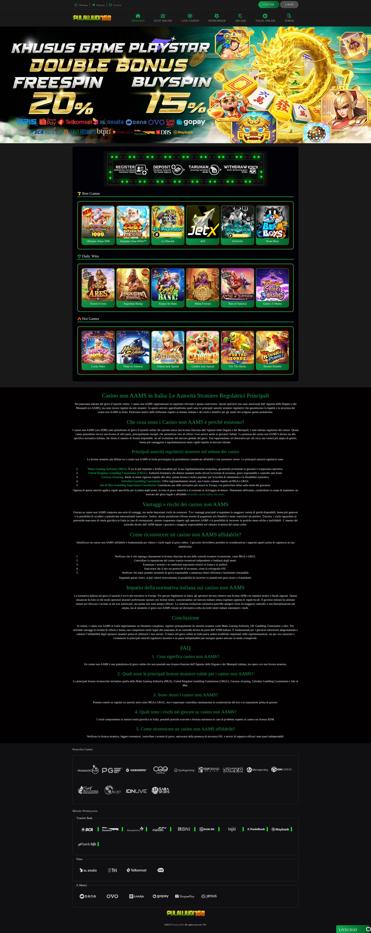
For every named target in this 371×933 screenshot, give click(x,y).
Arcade (240, 20)
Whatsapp (83, 5)
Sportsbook (217, 20)
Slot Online (163, 20)
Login (289, 4)
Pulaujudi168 (177, 925)
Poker (289, 20)
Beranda (138, 20)
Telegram (100, 5)
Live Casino (190, 20)
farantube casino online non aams (205, 494)
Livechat (117, 5)
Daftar (268, 4)
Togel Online (265, 20)
